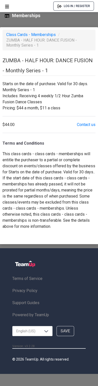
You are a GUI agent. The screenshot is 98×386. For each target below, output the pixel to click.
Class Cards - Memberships (31, 34)
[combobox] (32, 331)
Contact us (86, 124)
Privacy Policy (24, 290)
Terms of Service (27, 278)
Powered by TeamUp (30, 314)
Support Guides (25, 302)
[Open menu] (7, 6)
